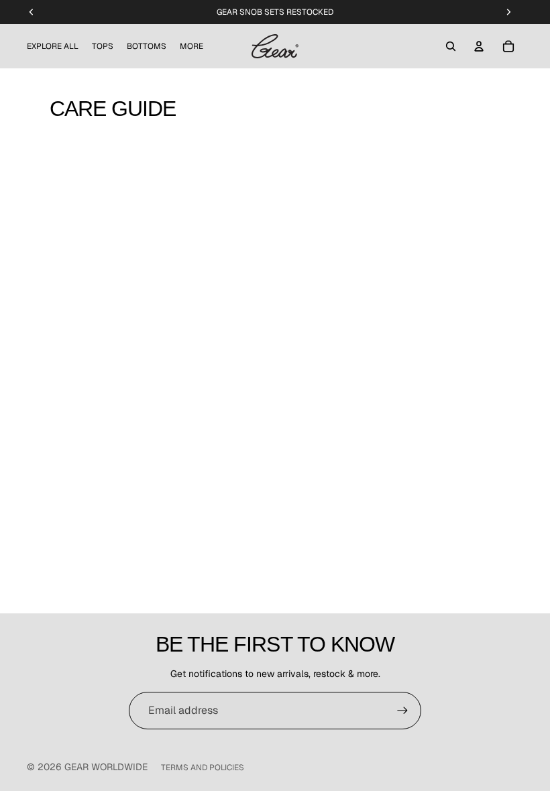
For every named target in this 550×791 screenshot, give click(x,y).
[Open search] (450, 46)
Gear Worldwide (106, 767)
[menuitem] (191, 46)
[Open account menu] (479, 46)
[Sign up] (402, 710)
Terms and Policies (202, 767)
